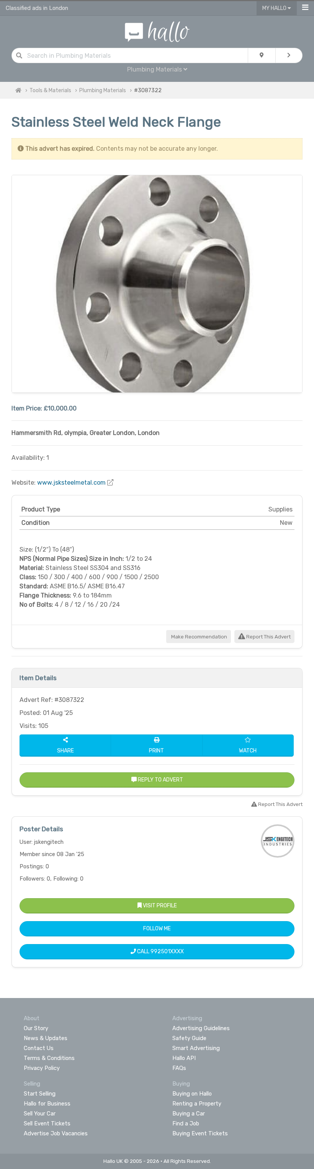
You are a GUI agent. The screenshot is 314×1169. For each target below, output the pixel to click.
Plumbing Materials (102, 90)
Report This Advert (268, 637)
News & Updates (45, 1038)
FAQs (179, 1068)
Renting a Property (196, 1103)
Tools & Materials (50, 90)
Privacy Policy (42, 1068)
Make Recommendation (198, 637)
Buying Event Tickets (200, 1133)
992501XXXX (167, 951)
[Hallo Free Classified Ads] (157, 31)
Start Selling (40, 1093)
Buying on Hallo (192, 1093)
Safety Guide (189, 1038)
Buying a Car (188, 1113)
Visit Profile (159, 905)
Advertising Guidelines (201, 1028)
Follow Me (157, 928)
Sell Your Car (40, 1113)
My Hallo (275, 8)
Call (160, 951)
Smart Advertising (196, 1048)
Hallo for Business (47, 1103)
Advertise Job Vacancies (56, 1133)
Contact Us (39, 1048)
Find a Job (185, 1123)
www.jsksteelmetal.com (71, 482)
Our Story (36, 1028)
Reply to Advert (160, 780)
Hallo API (184, 1058)
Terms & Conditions (49, 1058)
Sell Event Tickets (47, 1123)
